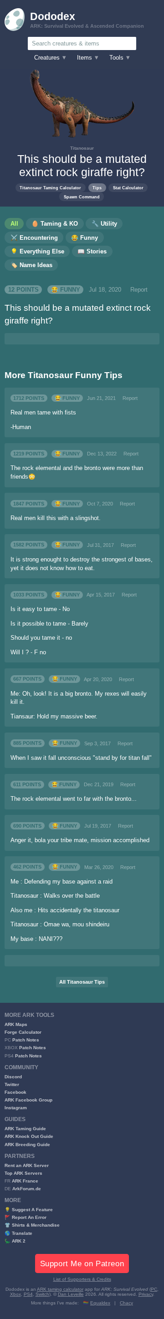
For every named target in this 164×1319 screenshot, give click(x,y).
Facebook (15, 1092)
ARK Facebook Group (28, 1099)
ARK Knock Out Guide (29, 1136)
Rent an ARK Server (27, 1165)
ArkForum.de (26, 1188)
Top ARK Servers (23, 1173)
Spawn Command (82, 196)
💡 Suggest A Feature (29, 1209)
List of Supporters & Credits (82, 1279)
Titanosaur (82, 148)
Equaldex (100, 1302)
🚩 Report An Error (25, 1217)
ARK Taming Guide (25, 1128)
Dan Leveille (71, 1294)
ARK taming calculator (60, 1289)
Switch (42, 1294)
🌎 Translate (18, 1233)
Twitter (12, 1084)
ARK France (25, 1180)
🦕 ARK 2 (15, 1240)
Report (139, 290)
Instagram (16, 1107)
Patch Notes (25, 1039)
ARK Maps (16, 1024)
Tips (97, 187)
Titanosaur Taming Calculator (50, 187)
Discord (13, 1076)
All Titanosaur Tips (82, 982)
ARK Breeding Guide (27, 1144)
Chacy (126, 1302)
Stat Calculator (128, 187)
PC (154, 1289)
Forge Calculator (23, 1032)
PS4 (28, 1294)
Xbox (15, 1294)
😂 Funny (65, 290)
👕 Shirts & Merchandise (32, 1225)
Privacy (145, 1294)
